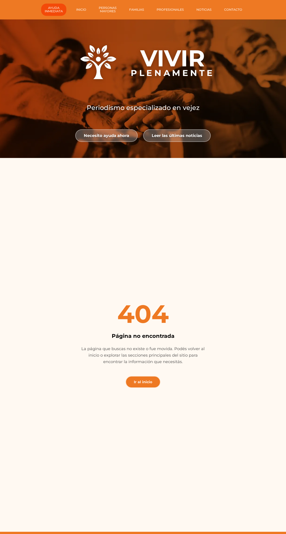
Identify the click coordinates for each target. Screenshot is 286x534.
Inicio (81, 10)
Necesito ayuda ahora (106, 135)
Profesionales (170, 10)
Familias (136, 10)
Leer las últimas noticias (177, 135)
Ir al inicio (143, 382)
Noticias (204, 10)
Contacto (233, 10)
